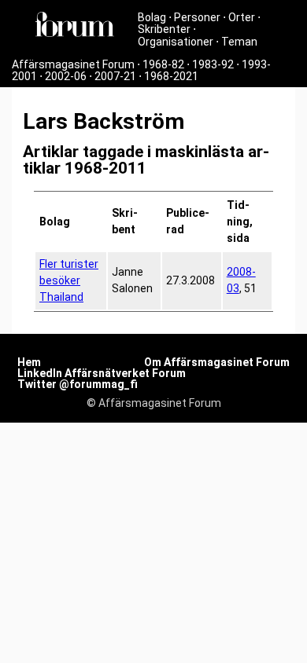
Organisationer (175, 41)
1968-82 (163, 64)
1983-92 (213, 64)
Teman (239, 41)
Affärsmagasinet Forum (73, 64)
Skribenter (164, 29)
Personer (197, 17)
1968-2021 (171, 76)
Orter (241, 17)
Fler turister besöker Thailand (68, 280)
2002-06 (66, 76)
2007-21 (115, 76)
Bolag (152, 17)
